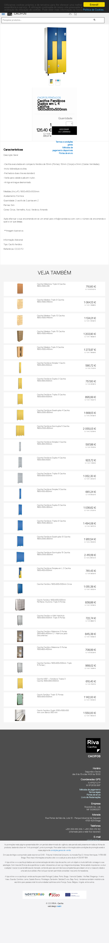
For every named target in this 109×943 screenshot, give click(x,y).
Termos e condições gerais (64, 143)
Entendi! (94, 4)
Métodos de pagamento (89, 790)
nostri (59, 906)
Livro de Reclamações (90, 797)
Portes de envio (66, 153)
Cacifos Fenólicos (49, 98)
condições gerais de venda (61, 850)
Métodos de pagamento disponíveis (63, 149)
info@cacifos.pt (93, 840)
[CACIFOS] (38, 16)
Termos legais (94, 792)
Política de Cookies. (93, 9)
